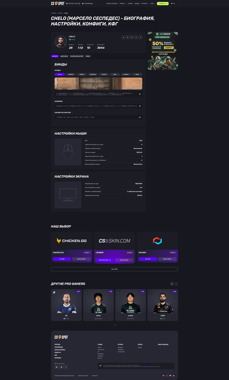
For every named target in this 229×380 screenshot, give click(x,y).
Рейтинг (57, 344)
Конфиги (55, 56)
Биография (64, 56)
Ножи (99, 347)
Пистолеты (101, 349)
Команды (58, 358)
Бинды (137, 3)
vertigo (104, 74)
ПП (98, 351)
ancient (126, 74)
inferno (70, 74)
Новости (58, 352)
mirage (82, 74)
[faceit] (123, 37)
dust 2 (60, 74)
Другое (100, 358)
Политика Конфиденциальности (65, 375)
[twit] (136, 37)
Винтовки (100, 353)
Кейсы (130, 3)
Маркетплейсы (112, 3)
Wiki (56, 355)
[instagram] (127, 37)
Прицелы (120, 349)
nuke (114, 74)
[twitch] (132, 37)
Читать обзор (81, 259)
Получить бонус (104, 260)
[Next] (176, 284)
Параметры (121, 351)
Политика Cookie (83, 375)
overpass (93, 74)
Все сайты (114, 269)
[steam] (140, 37)
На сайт (61, 259)
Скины (122, 3)
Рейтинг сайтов (74, 3)
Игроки (144, 3)
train (137, 74)
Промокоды (88, 3)
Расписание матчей (76, 56)
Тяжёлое (100, 356)
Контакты (95, 375)
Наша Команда (163, 344)
